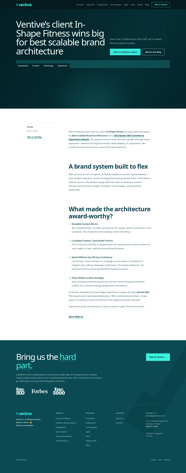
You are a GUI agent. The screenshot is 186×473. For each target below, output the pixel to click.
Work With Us (76, 316)
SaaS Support (61, 432)
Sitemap (167, 460)
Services (80, 4)
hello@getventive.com (155, 416)
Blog (147, 4)
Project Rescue (62, 440)
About (140, 4)
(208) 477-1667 (152, 426)
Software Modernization (66, 423)
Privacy (153, 460)
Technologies (115, 4)
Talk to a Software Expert (125, 52)
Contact (119, 423)
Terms (160, 460)
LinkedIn (149, 433)
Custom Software (63, 418)
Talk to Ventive (160, 4)
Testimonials (91, 440)
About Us (120, 418)
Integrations (102, 4)
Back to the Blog (153, 52)
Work (133, 4)
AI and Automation (64, 436)
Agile (126, 4)
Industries (90, 4)
